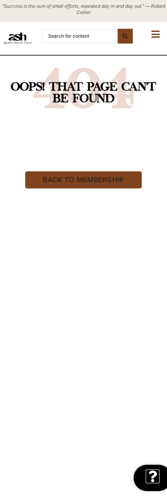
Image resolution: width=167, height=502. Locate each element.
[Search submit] (125, 36)
